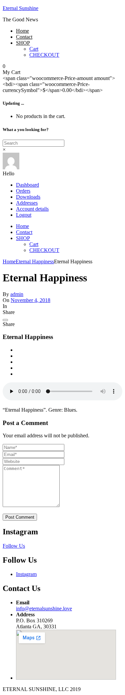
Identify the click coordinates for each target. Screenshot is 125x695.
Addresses (27, 203)
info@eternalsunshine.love (44, 608)
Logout (23, 215)
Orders (23, 191)
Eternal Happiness (35, 261)
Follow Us (14, 546)
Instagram (26, 574)
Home (22, 31)
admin (16, 294)
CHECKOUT (44, 55)
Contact (24, 37)
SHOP (23, 43)
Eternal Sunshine (20, 8)
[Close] (5, 320)
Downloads (28, 197)
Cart (33, 49)
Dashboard (27, 185)
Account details (32, 209)
